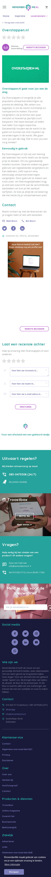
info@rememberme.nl (16, 714)
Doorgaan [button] (14, 872)
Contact (6, 743)
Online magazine (11, 810)
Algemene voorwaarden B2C (17, 749)
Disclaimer (7, 760)
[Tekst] (6, 370)
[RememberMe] (25, 10)
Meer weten (23, 524)
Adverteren (8, 841)
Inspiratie (20, 16)
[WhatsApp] (14, 651)
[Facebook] (13, 228)
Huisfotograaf (10, 785)
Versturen (25, 406)
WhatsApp (10, 709)
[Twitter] (4, 228)
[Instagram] (36, 633)
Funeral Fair (8, 816)
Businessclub (9, 821)
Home (6, 16)
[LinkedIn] (25, 642)
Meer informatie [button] (12, 864)
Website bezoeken (36, 47)
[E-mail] (6, 394)
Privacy (6, 754)
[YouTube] (36, 642)
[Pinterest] (14, 642)
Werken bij (7, 780)
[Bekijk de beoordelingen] (25, 37)
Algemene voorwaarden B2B (17, 852)
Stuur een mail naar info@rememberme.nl (19, 564)
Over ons (7, 774)
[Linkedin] (22, 228)
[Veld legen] (46, 370)
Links (4, 847)
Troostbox (7, 805)
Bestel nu (24, 516)
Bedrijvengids (9, 827)
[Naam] (6, 384)
